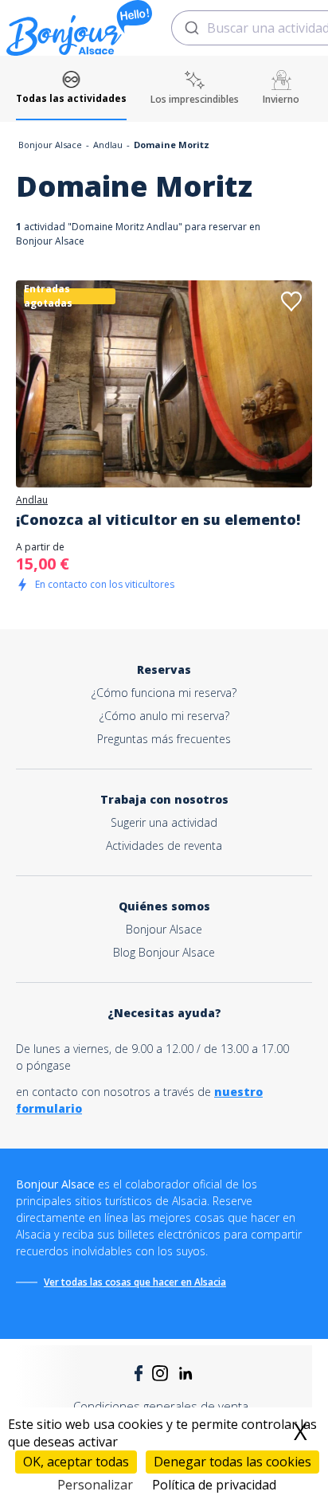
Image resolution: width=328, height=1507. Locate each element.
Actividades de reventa (164, 845)
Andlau (108, 145)
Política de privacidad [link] (214, 1484)
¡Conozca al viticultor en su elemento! (158, 519)
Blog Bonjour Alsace (164, 952)
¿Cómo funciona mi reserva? (164, 692)
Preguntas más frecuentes (164, 738)
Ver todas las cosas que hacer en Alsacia (135, 1282)
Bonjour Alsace (50, 145)
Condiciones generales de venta (160, 1406)
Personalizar (95, 1484)
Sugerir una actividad (164, 822)
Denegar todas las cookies (232, 1461)
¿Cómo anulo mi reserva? (164, 715)
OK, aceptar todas (76, 1461)
